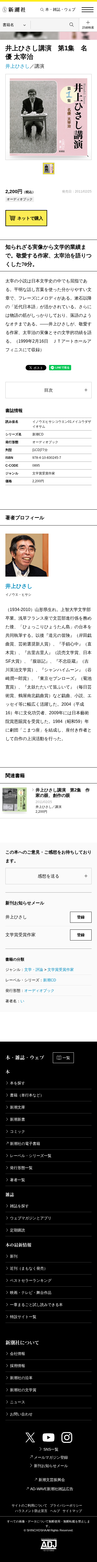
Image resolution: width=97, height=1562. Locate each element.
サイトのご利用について (29, 1505)
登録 (81, 917)
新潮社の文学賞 (23, 1390)
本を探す (17, 1083)
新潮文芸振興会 (52, 1480)
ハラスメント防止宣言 (31, 1511)
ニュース (17, 1402)
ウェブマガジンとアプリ (30, 1218)
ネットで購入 (30, 218)
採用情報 (17, 1366)
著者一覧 (17, 1180)
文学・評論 (33, 969)
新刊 (14, 1256)
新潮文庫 (17, 1107)
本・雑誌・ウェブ (60, 10)
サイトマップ (72, 1511)
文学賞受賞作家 (60, 969)
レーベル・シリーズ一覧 (30, 1155)
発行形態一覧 (21, 1168)
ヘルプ (55, 1511)
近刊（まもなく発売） (29, 1268)
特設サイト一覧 (23, 1317)
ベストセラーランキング (30, 1280)
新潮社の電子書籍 (25, 1143)
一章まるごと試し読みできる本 (36, 1304)
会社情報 (17, 1353)
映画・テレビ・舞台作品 (30, 1292)
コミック (17, 1131)
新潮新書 (17, 1119)
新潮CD (49, 980)
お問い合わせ (21, 1414)
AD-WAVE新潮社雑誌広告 (51, 1489)
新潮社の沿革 (21, 1378)
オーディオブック (39, 990)
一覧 (66, 1058)
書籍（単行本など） (27, 1095)
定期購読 (17, 1230)
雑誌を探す (19, 1206)
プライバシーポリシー (66, 1505)
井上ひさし (17, 66)
